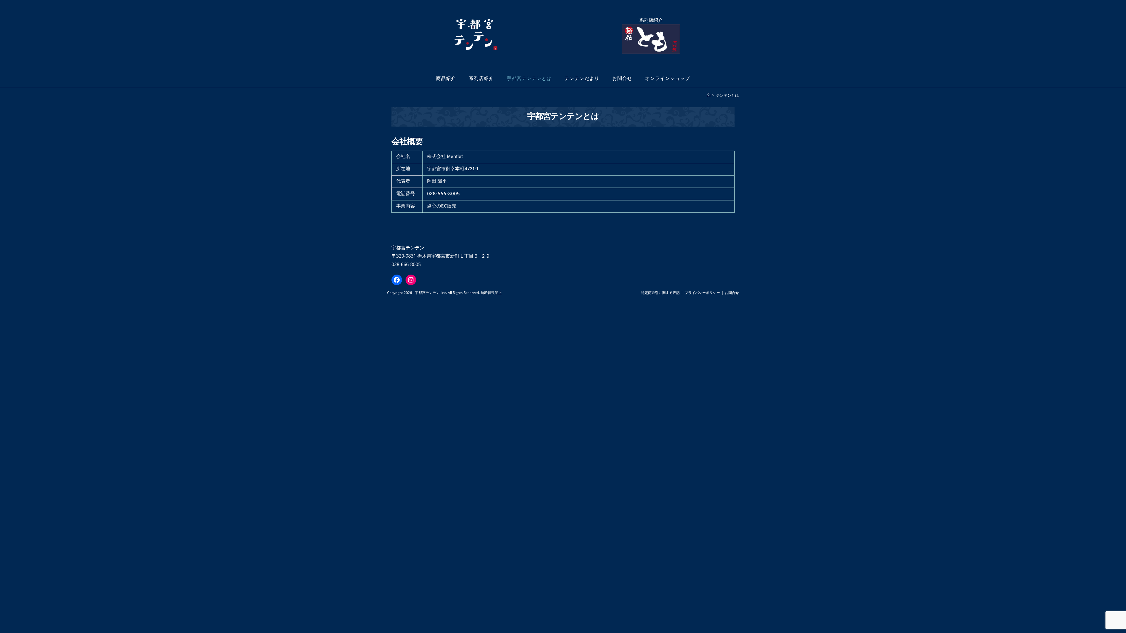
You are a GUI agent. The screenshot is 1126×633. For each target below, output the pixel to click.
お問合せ (732, 292)
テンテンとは (727, 95)
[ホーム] (708, 95)
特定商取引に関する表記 (660, 292)
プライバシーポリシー (702, 292)
